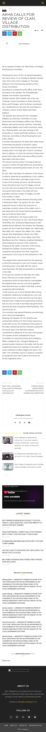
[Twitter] (9, 33)
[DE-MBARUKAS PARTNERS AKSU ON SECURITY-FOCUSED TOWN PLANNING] (7, 456)
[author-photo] (23, 412)
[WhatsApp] (20, 33)
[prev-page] (3, 475)
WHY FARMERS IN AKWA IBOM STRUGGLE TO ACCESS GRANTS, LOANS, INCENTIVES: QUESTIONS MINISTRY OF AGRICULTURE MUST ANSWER (27, 443)
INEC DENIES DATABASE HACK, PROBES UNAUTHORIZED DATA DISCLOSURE (22, 561)
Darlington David (10, 30)
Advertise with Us (35, 725)
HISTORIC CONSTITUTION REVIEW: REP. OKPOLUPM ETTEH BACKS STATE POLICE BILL (23, 551)
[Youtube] (30, 422)
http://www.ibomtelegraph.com (23, 418)
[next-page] (7, 475)
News (10, 8)
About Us (13, 725)
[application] (23, 496)
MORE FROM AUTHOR (32, 433)
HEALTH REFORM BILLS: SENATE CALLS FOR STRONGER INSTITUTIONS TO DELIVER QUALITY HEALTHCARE (22, 533)
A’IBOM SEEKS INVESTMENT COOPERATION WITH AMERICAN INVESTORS (34, 389)
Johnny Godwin (7, 608)
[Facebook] (4, 33)
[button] (3, 3)
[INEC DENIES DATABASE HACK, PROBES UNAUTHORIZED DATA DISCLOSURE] (7, 467)
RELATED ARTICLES (12, 433)
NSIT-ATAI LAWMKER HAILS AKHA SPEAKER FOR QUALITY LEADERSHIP (12, 389)
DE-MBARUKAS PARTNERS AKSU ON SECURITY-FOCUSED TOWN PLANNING (22, 542)
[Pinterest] (15, 33)
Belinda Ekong (7, 636)
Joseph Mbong (7, 594)
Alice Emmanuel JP (8, 622)
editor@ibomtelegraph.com (27, 702)
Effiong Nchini (7, 580)
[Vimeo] (29, 717)
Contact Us (23, 725)
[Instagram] (21, 422)
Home (4, 8)
